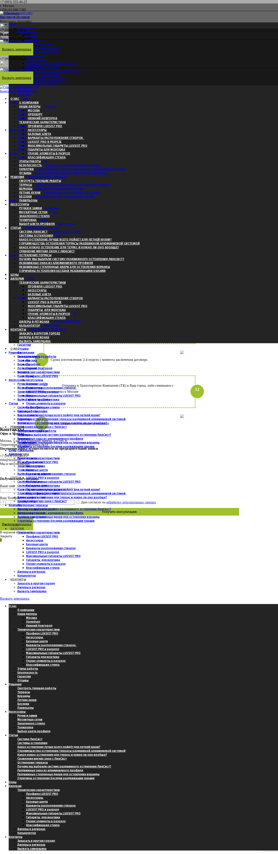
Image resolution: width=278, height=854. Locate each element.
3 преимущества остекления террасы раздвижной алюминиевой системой (71, 169)
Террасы (25, 185)
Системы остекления (36, 236)
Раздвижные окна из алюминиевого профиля (50, 189)
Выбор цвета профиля (37, 224)
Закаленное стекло (34, 216)
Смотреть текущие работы (40, 181)
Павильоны (25, 126)
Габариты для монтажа (46, 149)
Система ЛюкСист (33, 232)
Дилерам (17, 279)
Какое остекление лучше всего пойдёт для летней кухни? (58, 165)
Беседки (25, 196)
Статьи (13, 153)
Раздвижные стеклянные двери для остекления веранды (58, 193)
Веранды (26, 189)
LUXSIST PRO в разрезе (42, 67)
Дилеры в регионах (34, 322)
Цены (13, 200)
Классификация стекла (43, 83)
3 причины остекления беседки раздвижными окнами (55, 196)
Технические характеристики (38, 48)
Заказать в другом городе (39, 333)
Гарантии (24, 95)
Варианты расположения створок (51, 63)
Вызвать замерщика (35, 341)
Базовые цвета (37, 60)
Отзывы (23, 99)
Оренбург (35, 114)
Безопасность (30, 165)
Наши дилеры (27, 32)
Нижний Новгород (42, 118)
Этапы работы (30, 161)
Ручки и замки (30, 208)
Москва (31, 36)
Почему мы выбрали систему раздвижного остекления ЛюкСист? (64, 185)
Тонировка (25, 146)
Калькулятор (29, 326)
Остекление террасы (35, 255)
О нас (13, 24)
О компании (25, 28)
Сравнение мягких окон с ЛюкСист (42, 177)
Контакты (15, 255)
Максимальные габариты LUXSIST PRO (53, 71)
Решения (17, 177)
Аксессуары (35, 56)
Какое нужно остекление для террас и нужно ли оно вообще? (62, 173)
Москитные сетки (33, 212)
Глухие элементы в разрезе (46, 79)
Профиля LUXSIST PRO (42, 52)
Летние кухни (30, 193)
